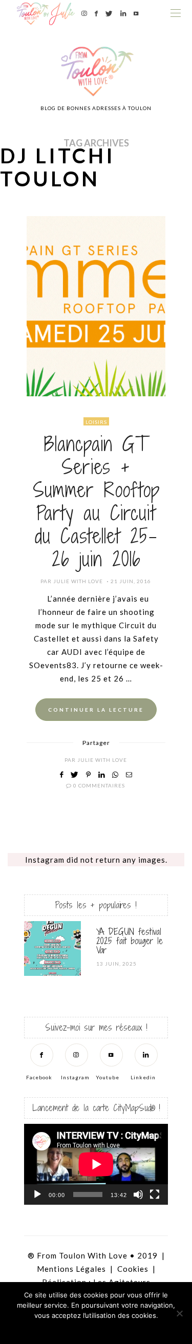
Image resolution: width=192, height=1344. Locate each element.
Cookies (132, 1268)
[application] (96, 1164)
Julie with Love (78, 581)
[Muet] (138, 1194)
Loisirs (96, 422)
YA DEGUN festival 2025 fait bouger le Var (129, 941)
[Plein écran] (155, 1194)
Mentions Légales (71, 1268)
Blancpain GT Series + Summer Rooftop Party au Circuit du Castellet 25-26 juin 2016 (96, 501)
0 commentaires (99, 785)
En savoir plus (124, 1329)
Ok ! (67, 1329)
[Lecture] (37, 1194)
